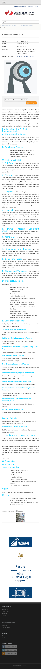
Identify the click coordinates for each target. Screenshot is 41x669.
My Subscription (6, 637)
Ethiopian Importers (11, 25)
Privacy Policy (5, 611)
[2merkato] (20, 13)
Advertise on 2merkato (7, 617)
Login (36, 6)
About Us (4, 615)
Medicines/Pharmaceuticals (25, 25)
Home (3, 25)
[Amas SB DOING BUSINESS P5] (20, 565)
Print (15, 99)
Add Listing (4, 625)
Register (30, 6)
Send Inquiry (32, 103)
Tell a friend (8, 99)
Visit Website (22, 99)
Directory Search (6, 627)
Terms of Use (5, 609)
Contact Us (4, 613)
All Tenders (4, 635)
